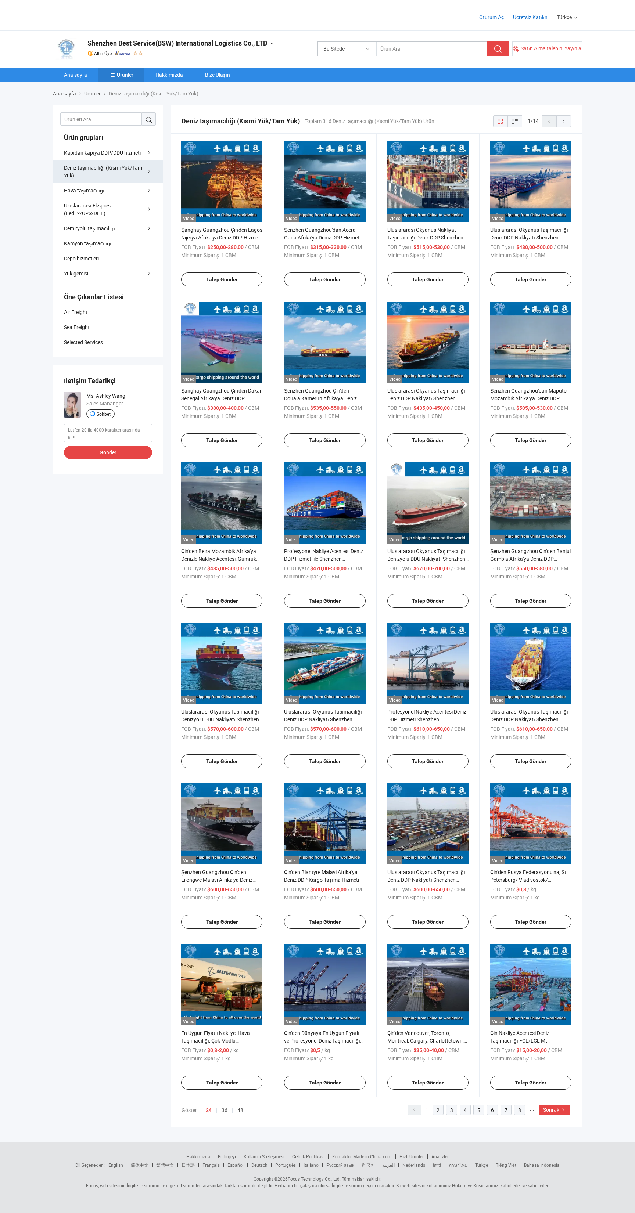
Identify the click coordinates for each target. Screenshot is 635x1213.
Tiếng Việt (506, 1165)
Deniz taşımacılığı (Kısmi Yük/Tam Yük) (103, 171)
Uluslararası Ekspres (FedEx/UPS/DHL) (87, 209)
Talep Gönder (222, 279)
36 (224, 1109)
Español (235, 1165)
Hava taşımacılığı (84, 190)
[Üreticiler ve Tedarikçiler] (100, 14)
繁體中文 (165, 1165)
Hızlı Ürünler (411, 1156)
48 (240, 1109)
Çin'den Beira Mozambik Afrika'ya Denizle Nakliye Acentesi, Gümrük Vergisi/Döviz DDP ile (218, 559)
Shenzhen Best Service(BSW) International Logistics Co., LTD (177, 43)
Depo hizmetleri (81, 258)
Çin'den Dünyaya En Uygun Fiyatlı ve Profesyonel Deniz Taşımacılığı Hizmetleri (322, 1040)
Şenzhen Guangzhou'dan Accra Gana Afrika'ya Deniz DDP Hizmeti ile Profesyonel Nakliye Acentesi (322, 237)
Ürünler (125, 74)
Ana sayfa (75, 74)
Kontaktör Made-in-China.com (362, 1156)
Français (211, 1165)
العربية (389, 1165)
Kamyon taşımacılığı (87, 243)
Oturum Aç (491, 17)
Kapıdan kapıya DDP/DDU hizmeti (102, 152)
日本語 (188, 1165)
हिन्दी (437, 1165)
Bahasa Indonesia (542, 1165)
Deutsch (259, 1165)
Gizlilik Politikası (308, 1156)
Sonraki (551, 1109)
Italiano (311, 1165)
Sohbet (104, 414)
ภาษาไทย (458, 1165)
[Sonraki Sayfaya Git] (564, 121)
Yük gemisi (76, 273)
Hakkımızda (169, 74)
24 (209, 1110)
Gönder (108, 452)
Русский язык (340, 1165)
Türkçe (481, 1165)
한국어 (368, 1165)
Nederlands (413, 1165)
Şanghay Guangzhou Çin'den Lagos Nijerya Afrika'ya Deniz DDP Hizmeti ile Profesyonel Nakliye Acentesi (221, 237)
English (115, 1165)
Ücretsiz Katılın (530, 17)
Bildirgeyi (227, 1156)
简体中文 (139, 1165)
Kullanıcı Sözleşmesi (264, 1156)
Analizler (440, 1156)
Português (285, 1165)
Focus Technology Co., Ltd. (314, 1179)
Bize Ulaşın (217, 74)
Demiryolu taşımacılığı (89, 228)
